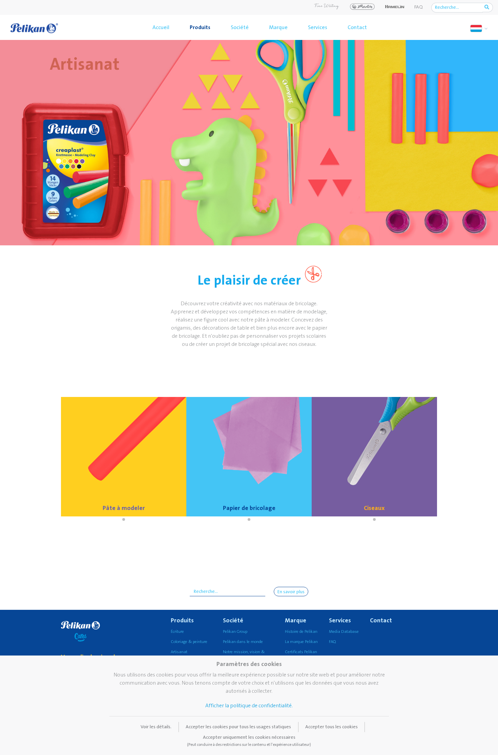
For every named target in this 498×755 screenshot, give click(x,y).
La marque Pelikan (301, 642)
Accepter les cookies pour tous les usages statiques (238, 727)
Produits (200, 27)
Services (317, 27)
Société (240, 27)
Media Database (344, 631)
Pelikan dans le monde (243, 642)
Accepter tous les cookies (331, 727)
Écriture (177, 631)
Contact (357, 27)
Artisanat (179, 652)
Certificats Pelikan (301, 652)
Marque (278, 27)
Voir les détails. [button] (156, 727)
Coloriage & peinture (189, 642)
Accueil (160, 27)
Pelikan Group (235, 631)
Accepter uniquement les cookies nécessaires (249, 741)
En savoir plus (291, 592)
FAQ (418, 7)
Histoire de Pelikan (301, 631)
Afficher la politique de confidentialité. (249, 706)
